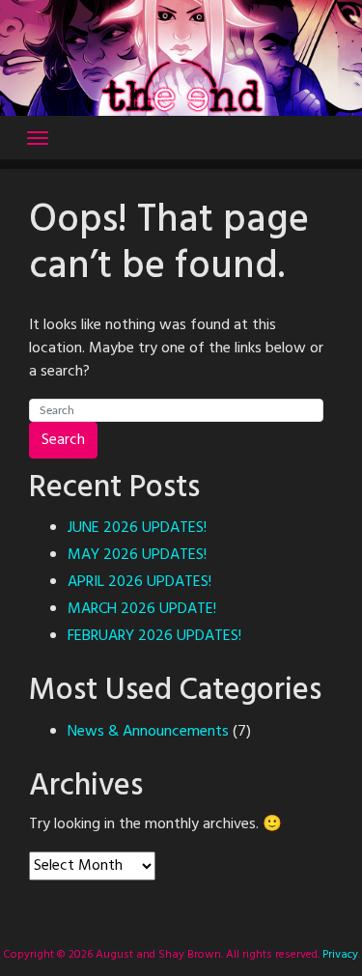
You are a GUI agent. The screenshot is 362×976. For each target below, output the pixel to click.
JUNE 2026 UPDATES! (137, 528)
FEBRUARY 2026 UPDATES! (154, 636)
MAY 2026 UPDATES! (137, 555)
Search (63, 440)
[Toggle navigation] (37, 138)
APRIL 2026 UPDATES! (139, 582)
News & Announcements (148, 731)
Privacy (339, 954)
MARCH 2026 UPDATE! (142, 609)
